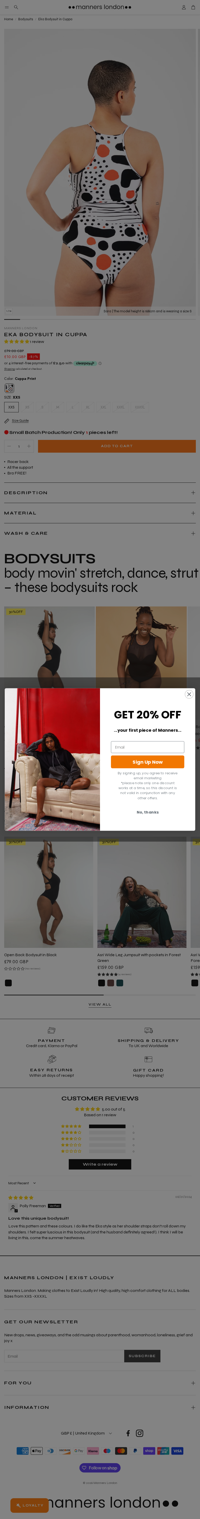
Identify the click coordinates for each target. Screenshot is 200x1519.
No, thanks (148, 812)
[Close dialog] (189, 694)
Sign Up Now (148, 762)
